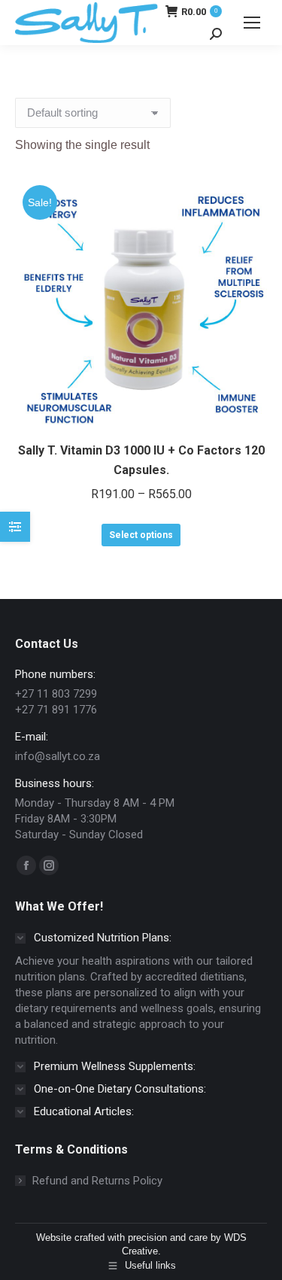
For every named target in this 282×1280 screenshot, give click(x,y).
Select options (141, 535)
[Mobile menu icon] (252, 23)
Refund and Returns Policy (97, 1180)
